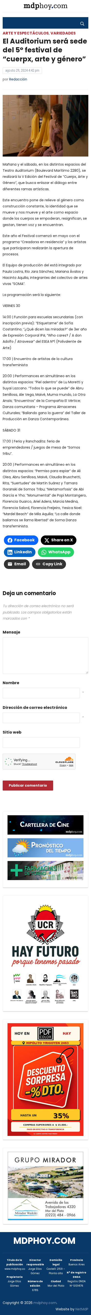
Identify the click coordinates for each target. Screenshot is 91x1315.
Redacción (18, 79)
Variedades (63, 33)
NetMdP (81, 1309)
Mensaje (11, 632)
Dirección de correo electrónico (35, 707)
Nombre (11, 683)
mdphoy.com (44, 1241)
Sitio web (12, 732)
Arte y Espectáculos (26, 33)
